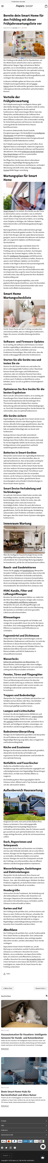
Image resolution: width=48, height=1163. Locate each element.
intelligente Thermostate (19, 256)
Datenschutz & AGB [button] (7, 1135)
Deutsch (5, 1155)
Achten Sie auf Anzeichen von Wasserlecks (19, 662)
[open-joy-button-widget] (42, 1157)
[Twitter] (6, 1148)
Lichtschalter (14, 719)
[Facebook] (2, 1148)
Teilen (8, 974)
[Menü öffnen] (4, 6)
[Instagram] (11, 1148)
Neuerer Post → (40, 988)
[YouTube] (15, 1148)
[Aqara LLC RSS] (46, 995)
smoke (16, 570)
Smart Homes (8, 211)
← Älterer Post (7, 988)
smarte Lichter (37, 716)
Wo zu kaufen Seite (34, 959)
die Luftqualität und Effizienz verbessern (21, 602)
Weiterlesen (5, 1049)
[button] (24, 1121)
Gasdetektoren (28, 570)
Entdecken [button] (4, 1130)
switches (9, 721)
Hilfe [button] (2, 1126)
